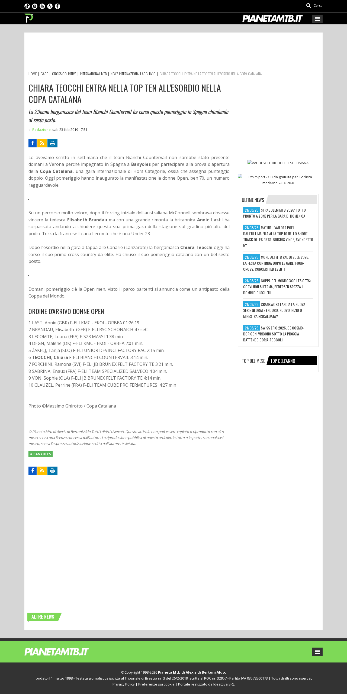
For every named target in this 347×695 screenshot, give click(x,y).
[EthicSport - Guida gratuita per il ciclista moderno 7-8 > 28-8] (278, 180)
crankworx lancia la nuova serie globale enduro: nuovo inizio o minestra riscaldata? (274, 310)
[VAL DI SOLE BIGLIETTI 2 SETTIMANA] (278, 163)
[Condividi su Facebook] (32, 143)
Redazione (41, 129)
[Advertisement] (127, 53)
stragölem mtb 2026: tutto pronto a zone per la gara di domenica (274, 213)
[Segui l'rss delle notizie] (42, 143)
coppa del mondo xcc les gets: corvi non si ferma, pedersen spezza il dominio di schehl (277, 286)
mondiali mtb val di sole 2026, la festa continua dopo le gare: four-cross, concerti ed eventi (276, 263)
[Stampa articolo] (52, 143)
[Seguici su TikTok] (27, 5)
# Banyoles (40, 454)
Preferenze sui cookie (156, 684)
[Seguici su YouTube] (42, 5)
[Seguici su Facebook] (57, 5)
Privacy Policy (124, 684)
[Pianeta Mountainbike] (29, 16)
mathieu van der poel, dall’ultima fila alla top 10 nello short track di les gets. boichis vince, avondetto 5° (278, 236)
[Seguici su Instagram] (34, 5)
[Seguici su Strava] (50, 5)
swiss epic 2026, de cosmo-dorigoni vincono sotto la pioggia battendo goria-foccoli (273, 333)
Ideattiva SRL (223, 684)
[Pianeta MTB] (66, 651)
